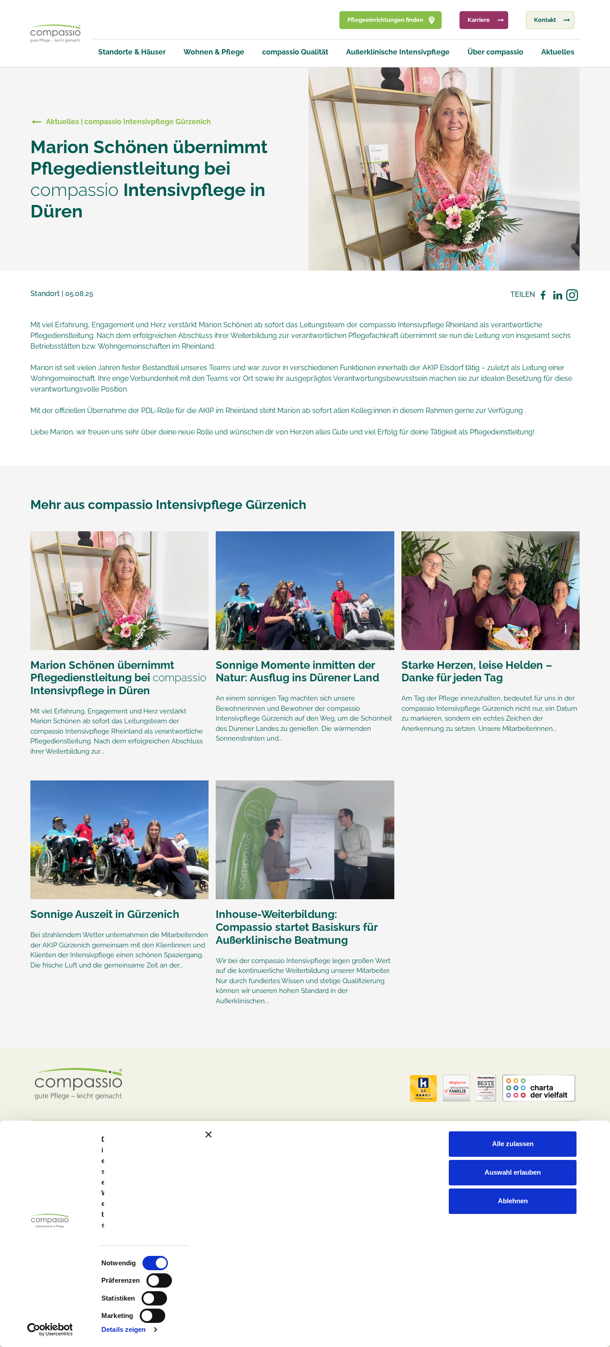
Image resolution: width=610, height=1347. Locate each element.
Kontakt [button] (545, 20)
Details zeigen (123, 1329)
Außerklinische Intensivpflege (398, 52)
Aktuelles (557, 52)
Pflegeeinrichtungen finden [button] (385, 20)
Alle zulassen (513, 1143)
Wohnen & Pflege (214, 52)
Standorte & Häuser (132, 52)
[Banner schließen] (402, 1134)
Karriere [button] (479, 20)
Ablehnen (513, 1201)
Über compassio (495, 52)
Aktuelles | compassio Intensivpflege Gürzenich (128, 121)
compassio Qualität (295, 52)
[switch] (159, 1280)
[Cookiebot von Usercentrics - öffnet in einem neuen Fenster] (50, 1329)
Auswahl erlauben (513, 1172)
